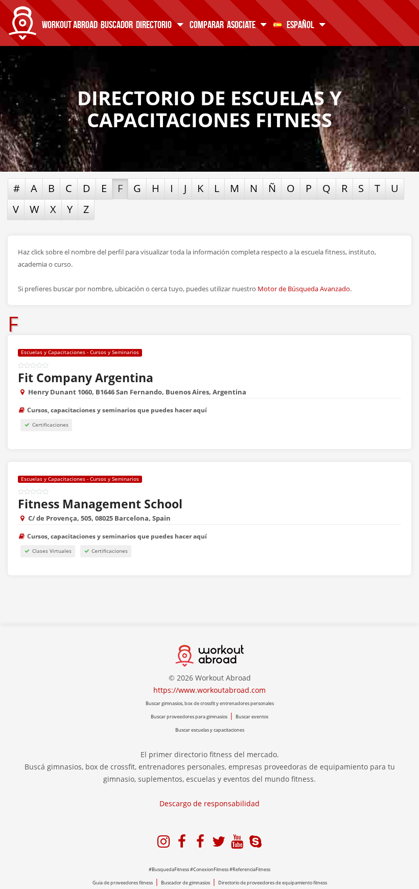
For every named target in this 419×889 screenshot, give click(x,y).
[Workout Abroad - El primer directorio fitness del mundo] (22, 20)
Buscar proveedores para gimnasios (189, 716)
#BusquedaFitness (169, 869)
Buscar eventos (252, 716)
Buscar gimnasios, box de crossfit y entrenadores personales (210, 703)
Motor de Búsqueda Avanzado (304, 288)
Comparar (207, 24)
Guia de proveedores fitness (122, 882)
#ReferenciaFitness (249, 869)
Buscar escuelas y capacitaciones (209, 730)
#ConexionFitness (209, 869)
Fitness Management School (100, 504)
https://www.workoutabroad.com (209, 690)
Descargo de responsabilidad (209, 803)
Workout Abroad (70, 24)
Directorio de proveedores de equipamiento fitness (272, 882)
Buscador (117, 24)
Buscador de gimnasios (185, 882)
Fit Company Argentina (85, 377)
